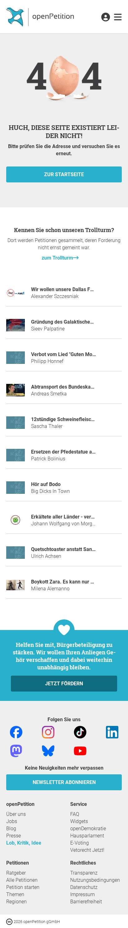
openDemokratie (88, 828)
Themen (15, 894)
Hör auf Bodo (46, 484)
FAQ (74, 814)
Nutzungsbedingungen (95, 880)
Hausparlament (87, 836)
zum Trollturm (57, 258)
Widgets (79, 821)
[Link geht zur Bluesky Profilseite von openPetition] (48, 751)
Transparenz (84, 873)
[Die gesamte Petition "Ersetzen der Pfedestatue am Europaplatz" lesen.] (15, 458)
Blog (11, 828)
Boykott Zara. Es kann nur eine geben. (74, 582)
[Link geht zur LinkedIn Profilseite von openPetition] (112, 732)
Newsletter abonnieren (64, 782)
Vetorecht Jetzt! (87, 850)
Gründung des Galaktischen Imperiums (74, 322)
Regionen (16, 902)
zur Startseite (64, 174)
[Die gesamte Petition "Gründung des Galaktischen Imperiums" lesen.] (15, 328)
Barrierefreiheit (86, 902)
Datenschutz (84, 887)
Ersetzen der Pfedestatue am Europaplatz (77, 452)
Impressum (82, 894)
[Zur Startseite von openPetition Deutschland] (40, 16)
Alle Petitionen (22, 880)
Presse (13, 836)
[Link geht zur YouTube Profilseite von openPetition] (80, 751)
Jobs (11, 821)
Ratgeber (16, 873)
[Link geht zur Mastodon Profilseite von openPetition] (16, 751)
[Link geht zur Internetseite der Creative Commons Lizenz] (10, 921)
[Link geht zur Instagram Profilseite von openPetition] (48, 732)
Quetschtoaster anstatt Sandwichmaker (75, 549)
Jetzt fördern (64, 684)
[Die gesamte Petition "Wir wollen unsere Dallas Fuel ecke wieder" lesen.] (15, 295)
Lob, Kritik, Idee (23, 843)
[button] (105, 17)
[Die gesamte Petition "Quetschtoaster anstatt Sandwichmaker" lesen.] (15, 555)
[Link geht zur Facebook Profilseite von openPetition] (16, 732)
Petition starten (22, 887)
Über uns (16, 814)
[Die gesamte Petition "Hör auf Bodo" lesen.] (15, 490)
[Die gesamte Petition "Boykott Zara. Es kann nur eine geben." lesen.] (15, 588)
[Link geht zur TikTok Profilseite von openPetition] (80, 732)
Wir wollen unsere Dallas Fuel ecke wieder (78, 289)
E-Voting (79, 843)
